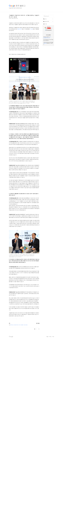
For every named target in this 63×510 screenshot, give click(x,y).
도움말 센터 (45, 43)
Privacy (50, 336)
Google (47, 336)
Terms (53, 336)
